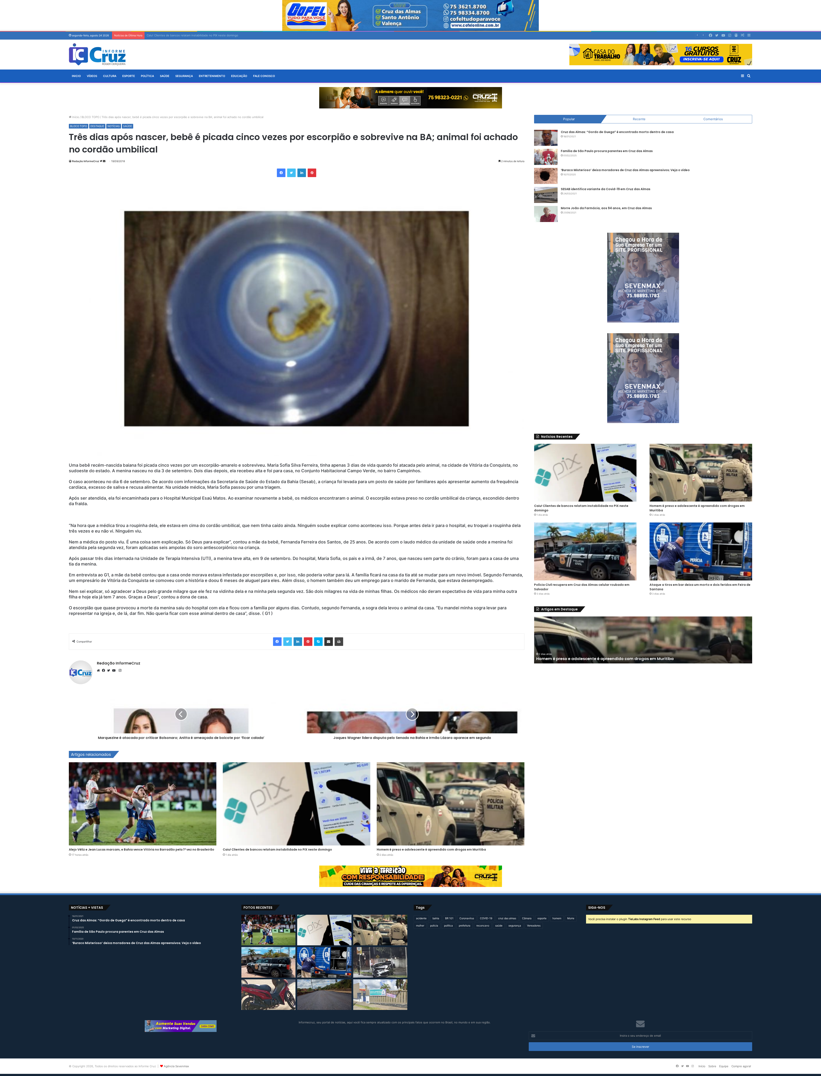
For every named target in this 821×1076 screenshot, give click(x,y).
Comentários (713, 119)
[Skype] (318, 641)
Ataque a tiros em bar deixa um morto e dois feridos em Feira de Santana (609, 658)
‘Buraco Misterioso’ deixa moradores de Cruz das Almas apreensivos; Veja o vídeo (625, 170)
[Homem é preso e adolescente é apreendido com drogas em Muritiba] (450, 803)
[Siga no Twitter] (101, 161)
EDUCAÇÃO (239, 76)
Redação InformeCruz (85, 161)
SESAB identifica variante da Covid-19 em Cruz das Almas (605, 189)
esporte (541, 918)
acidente (421, 918)
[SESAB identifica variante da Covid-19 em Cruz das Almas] (546, 195)
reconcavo (482, 925)
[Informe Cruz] (97, 54)
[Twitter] (291, 173)
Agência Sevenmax (176, 1066)
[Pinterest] (312, 173)
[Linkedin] (301, 173)
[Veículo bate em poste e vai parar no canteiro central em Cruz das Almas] (380, 962)
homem (556, 918)
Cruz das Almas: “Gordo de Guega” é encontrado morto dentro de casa (617, 132)
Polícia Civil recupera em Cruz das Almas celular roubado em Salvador (193, 35)
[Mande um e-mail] (104, 161)
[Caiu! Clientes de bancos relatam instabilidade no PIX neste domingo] (296, 803)
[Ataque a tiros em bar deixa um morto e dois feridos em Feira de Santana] (701, 551)
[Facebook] (281, 173)
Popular (569, 119)
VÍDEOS (92, 76)
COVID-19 (486, 918)
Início (75, 117)
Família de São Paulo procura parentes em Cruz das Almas (607, 151)
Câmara (527, 918)
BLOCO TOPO (90, 117)
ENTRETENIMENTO (212, 76)
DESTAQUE (97, 126)
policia (434, 925)
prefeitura (464, 925)
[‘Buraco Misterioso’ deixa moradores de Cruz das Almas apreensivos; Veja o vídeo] (546, 176)
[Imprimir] (339, 641)
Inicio (76, 76)
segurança (514, 925)
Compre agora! (741, 1066)
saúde (498, 925)
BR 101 (449, 918)
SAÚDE (164, 76)
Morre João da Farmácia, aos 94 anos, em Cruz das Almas (606, 208)
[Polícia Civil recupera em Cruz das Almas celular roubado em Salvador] (585, 551)
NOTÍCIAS (114, 126)
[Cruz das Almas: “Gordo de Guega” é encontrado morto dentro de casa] (546, 138)
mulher (420, 925)
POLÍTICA (147, 76)
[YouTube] (114, 670)
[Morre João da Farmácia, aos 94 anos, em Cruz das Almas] (546, 214)
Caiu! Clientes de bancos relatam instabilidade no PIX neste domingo (277, 849)
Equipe (723, 1066)
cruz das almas (507, 918)
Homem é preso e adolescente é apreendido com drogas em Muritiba (431, 849)
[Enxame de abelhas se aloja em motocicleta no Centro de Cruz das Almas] (268, 994)
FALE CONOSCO (264, 76)
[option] (643, 639)
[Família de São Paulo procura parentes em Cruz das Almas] (546, 157)
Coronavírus (466, 918)
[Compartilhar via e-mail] (328, 641)
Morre (570, 918)
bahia (436, 918)
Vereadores (533, 925)
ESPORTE (128, 76)
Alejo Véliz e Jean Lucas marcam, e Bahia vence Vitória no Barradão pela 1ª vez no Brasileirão (141, 849)
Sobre (712, 1066)
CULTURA (109, 76)
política (448, 925)
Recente (639, 119)
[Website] (99, 670)
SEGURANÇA (184, 76)
